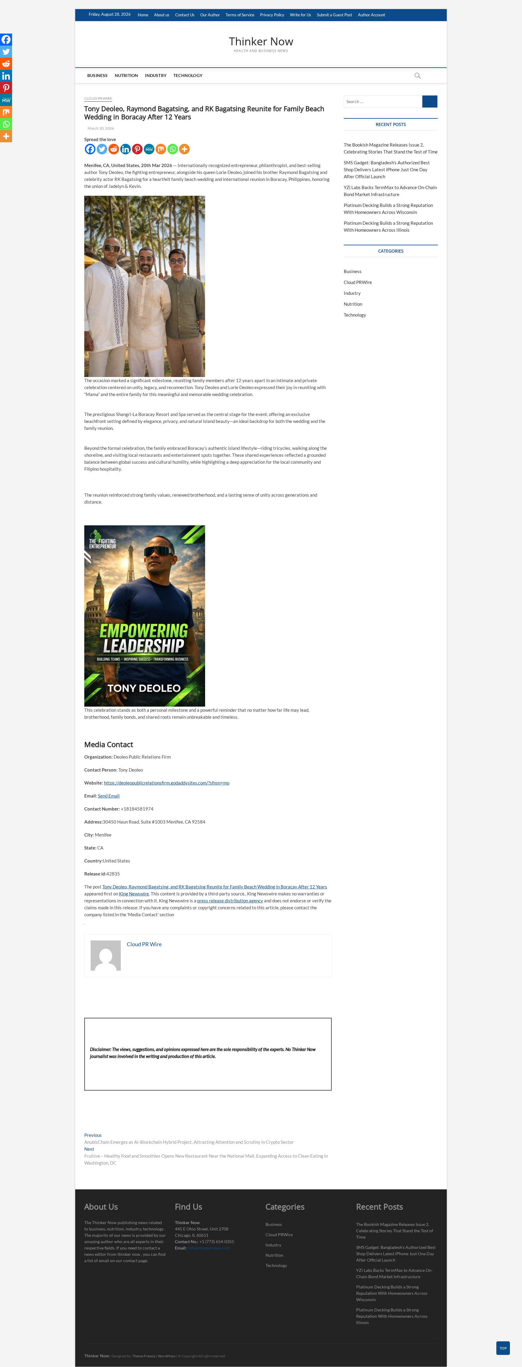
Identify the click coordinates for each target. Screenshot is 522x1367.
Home (143, 14)
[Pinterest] (137, 149)
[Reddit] (113, 149)
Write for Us (300, 14)
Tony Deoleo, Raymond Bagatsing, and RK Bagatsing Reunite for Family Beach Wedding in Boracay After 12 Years (214, 886)
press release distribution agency (230, 900)
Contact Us (185, 14)
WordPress (167, 1356)
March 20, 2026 (100, 128)
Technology (187, 75)
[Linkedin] (125, 149)
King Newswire (134, 893)
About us (161, 14)
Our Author (210, 14)
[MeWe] (149, 149)
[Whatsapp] (172, 149)
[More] (184, 149)
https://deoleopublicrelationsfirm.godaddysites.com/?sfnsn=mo (166, 782)
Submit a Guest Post (334, 14)
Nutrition (126, 75)
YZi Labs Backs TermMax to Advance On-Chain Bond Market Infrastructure (394, 1273)
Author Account (371, 14)
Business (97, 75)
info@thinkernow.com (209, 1247)
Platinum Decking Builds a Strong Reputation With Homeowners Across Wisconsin (391, 1293)
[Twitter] (102, 149)
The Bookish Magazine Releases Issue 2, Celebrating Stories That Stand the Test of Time (394, 1231)
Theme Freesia (143, 1356)
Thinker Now (261, 41)
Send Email (109, 795)
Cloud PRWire (98, 98)
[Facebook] (90, 149)
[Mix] (161, 149)
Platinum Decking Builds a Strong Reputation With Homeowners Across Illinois (391, 1316)
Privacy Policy (272, 14)
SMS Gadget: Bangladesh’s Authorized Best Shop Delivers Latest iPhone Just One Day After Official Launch (387, 169)
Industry (155, 75)
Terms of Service (240, 14)
